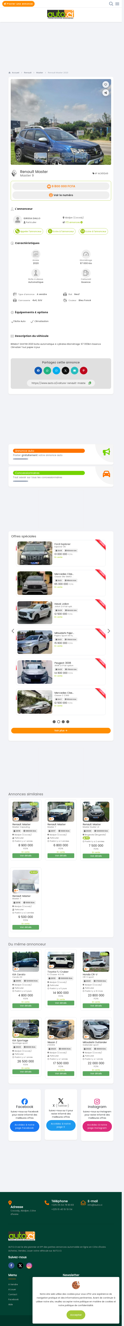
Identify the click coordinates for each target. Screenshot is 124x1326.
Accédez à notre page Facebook (24, 1126)
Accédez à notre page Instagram (97, 1126)
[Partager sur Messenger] (56, 370)
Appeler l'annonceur (30, 231)
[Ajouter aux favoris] (105, 84)
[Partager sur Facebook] (38, 370)
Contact (12, 1294)
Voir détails (25, 855)
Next (108, 631)
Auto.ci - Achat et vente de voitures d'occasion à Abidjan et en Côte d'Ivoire (61, 14)
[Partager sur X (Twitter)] (65, 370)
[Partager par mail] (74, 370)
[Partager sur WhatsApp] (47, 370)
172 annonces (72, 222)
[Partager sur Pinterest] (83, 370)
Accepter (76, 1315)
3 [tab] (63, 721)
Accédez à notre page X (61, 1125)
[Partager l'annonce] (105, 92)
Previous (14, 631)
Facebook (13, 1299)
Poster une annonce (19, 3)
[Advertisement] (62, 45)
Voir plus (59, 730)
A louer (12, 1289)
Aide (10, 1304)
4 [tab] (67, 721)
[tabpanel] (61, 629)
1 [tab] (54, 721)
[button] (18, 122)
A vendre (13, 1284)
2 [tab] (58, 721)
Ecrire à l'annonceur (63, 231)
